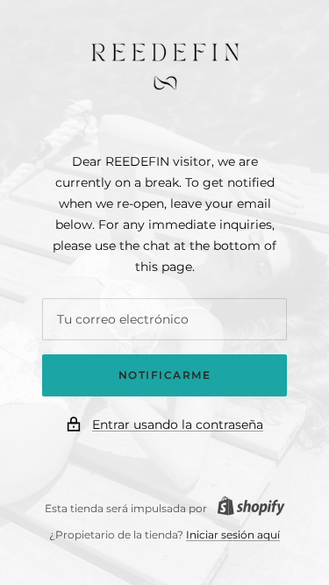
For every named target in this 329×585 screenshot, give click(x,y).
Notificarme (164, 375)
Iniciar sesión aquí (233, 534)
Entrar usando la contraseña (177, 424)
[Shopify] (246, 508)
